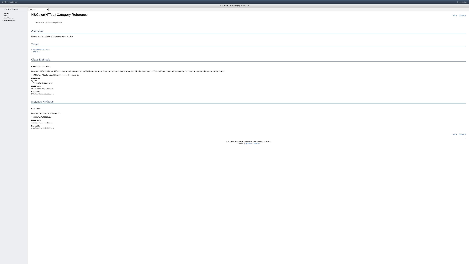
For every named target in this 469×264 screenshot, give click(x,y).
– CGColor (35, 52)
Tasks (5, 15)
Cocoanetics (462, 2)
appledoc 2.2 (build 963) (253, 143)
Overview (7, 13)
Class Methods (8, 18)
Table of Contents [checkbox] (11, 9)
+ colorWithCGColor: (40, 50)
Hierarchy (462, 15)
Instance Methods (9, 20)
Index (455, 15)
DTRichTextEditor (9, 2)
